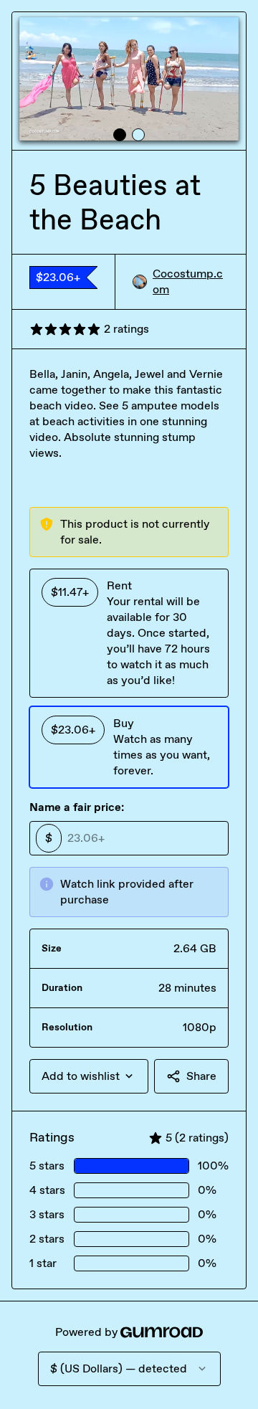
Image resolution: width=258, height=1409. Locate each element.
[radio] (129, 633)
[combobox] (88, 1076)
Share (201, 1076)
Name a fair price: (76, 807)
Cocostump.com (188, 281)
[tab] (119, 134)
